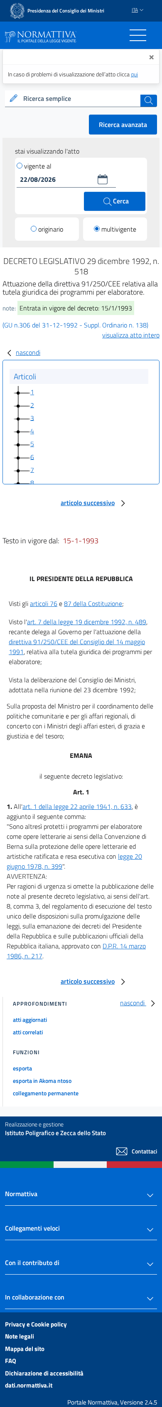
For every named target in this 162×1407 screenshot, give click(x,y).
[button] (102, 179)
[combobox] (81, 98)
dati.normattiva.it (28, 1385)
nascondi (28, 352)
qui (134, 74)
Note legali (19, 1336)
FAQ (10, 1360)
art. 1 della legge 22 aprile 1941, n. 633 (77, 806)
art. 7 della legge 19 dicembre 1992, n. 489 (86, 622)
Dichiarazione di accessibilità (44, 1373)
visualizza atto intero (131, 335)
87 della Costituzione (93, 603)
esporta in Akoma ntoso (42, 1080)
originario (50, 229)
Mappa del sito (24, 1348)
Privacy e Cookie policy (36, 1324)
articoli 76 (43, 603)
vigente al (38, 166)
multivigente (118, 229)
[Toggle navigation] (137, 35)
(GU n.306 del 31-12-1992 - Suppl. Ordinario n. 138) (75, 325)
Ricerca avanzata (123, 124)
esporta (22, 1068)
